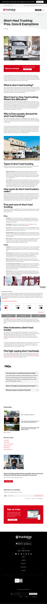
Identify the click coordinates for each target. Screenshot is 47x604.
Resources (23, 567)
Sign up (23, 548)
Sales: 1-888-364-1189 (23, 550)
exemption (13, 319)
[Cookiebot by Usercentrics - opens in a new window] (41, 287)
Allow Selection (23, 315)
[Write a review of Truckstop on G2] (19, 581)
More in (7, 432)
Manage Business (7, 445)
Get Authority (6, 442)
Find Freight (6, 440)
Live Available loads (8, 5)
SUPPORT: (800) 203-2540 (37, 5)
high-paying (15, 354)
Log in (38, 10)
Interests (5, 488)
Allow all (38, 315)
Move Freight (6, 447)
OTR (9, 102)
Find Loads (27, 69)
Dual (40, 498)
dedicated (30, 224)
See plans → (40, 1)
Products (23, 563)
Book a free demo (14, 357)
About (23, 556)
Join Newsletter (39, 495)
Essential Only (8, 315)
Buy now (8, 481)
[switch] (17, 308)
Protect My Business (8, 449)
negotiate (37, 355)
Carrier (28, 498)
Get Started (12, 519)
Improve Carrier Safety (8, 443)
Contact (23, 570)
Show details (40, 312)
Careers (23, 560)
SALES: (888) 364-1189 (28, 5)
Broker (33, 498)
